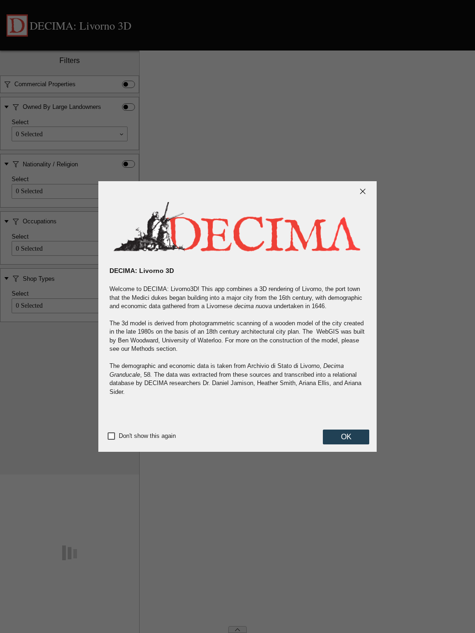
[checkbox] (111, 436)
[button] (362, 191)
